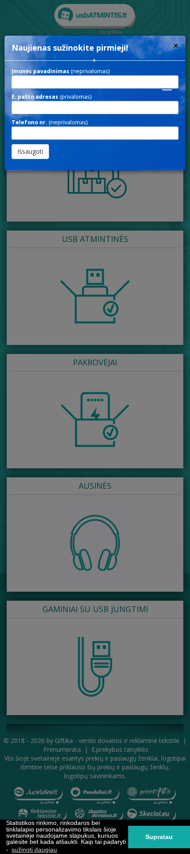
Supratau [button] (159, 836)
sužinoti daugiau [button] (34, 849)
